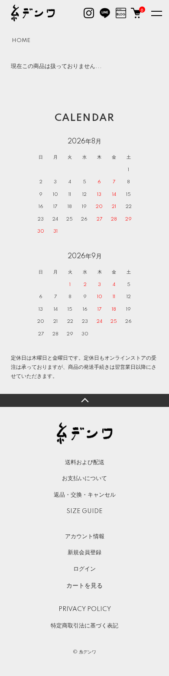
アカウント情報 (84, 536)
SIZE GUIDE (84, 511)
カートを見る (84, 585)
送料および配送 (84, 462)
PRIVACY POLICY (84, 609)
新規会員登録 (84, 552)
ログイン (84, 569)
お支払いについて (84, 478)
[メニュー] (156, 13)
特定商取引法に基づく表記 (84, 626)
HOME (21, 40)
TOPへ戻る (84, 400)
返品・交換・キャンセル (85, 495)
